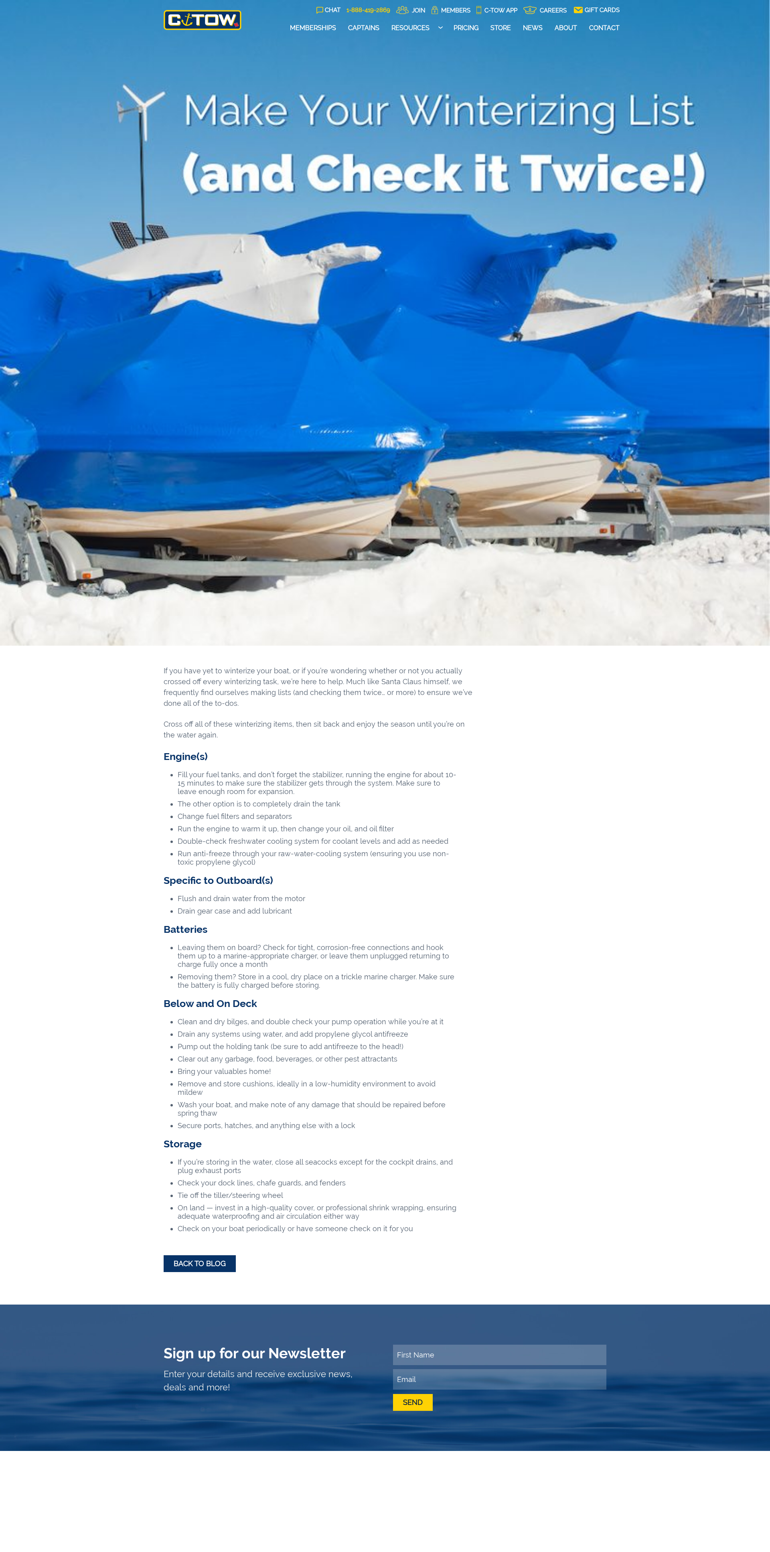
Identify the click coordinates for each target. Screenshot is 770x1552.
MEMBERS (455, 10)
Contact (604, 28)
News (533, 28)
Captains (363, 28)
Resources (410, 28)
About (566, 28)
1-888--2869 (368, 10)
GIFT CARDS (601, 10)
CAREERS (552, 10)
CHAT (332, 10)
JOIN (418, 10)
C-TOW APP (500, 10)
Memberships (313, 28)
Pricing (466, 28)
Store (500, 28)
